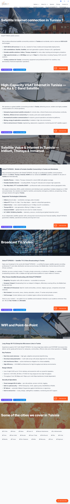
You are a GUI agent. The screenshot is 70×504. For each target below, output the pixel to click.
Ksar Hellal (14, 435)
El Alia (61, 435)
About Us (43, 4)
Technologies (62, 7)
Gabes (21, 431)
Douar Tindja (33, 435)
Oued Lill (30, 431)
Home (15, 7)
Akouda (23, 435)
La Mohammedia (57, 431)
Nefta (34, 439)
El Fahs (5, 431)
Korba (13, 431)
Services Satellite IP (24, 7)
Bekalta (5, 439)
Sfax (53, 435)
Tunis (4, 435)
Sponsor (52, 4)
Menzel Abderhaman (42, 431)
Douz (51, 439)
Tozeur (14, 439)
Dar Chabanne (24, 439)
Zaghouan (60, 439)
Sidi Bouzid (45, 435)
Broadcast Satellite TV (51, 7)
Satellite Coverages (38, 7)
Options (36, 4)
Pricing (58, 4)
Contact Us (65, 4)
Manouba (42, 439)
